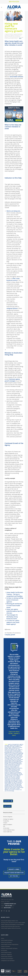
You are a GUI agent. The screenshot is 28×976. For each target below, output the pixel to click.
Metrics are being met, (13, 211)
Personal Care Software (7, 958)
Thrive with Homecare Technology (16, 37)
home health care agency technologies (13, 763)
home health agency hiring (13, 761)
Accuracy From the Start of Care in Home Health (13, 922)
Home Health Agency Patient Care (9, 920)
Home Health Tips (11, 36)
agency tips (13, 745)
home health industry (16, 768)
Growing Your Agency (9, 35)
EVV (4, 826)
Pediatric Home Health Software (9, 948)
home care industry (17, 756)
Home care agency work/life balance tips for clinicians (14, 611)
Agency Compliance (10, 34)
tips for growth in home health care (14, 782)
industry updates (15, 777)
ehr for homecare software (12, 749)
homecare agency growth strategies (12, 380)
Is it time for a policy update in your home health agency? (12, 622)
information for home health (12, 779)
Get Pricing (14, 876)
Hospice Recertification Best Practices (10, 926)
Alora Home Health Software (12, 38)
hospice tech (12, 775)
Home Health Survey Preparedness (9, 944)
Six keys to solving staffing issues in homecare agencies (14, 600)
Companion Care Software (7, 960)
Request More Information (14, 872)
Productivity (6, 821)
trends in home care (16, 789)
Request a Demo (14, 869)
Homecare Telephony (6, 954)
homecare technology (12, 774)
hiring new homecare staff (12, 755)
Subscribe (7, 801)
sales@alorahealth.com (10, 903)
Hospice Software (5, 946)
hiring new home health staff (15, 754)
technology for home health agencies (13, 781)
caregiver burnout (12, 308)
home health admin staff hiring (14, 760)
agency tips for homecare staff (13, 746)
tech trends (19, 780)
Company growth (10, 634)
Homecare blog (9, 773)
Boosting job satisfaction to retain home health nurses (14, 605)
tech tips (13, 780)
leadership (7, 780)
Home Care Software (6, 942)
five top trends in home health (13, 750)
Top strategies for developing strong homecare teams (12, 616)
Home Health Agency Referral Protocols (11, 928)
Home (2, 938)
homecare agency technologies (13, 772)
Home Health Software (11, 769)
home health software (16, 76)
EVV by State (6, 828)
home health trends (14, 771)
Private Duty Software (6, 956)
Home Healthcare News (9, 830)
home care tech (14, 758)
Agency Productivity (18, 34)
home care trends (15, 759)
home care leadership (10, 757)
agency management (13, 744)
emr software (18, 749)
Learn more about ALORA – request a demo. (14, 733)
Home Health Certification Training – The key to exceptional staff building (14, 594)
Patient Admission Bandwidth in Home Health (12, 924)
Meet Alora (7, 806)
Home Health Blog (13, 762)
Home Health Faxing (6, 952)
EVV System (4, 950)
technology (8, 781)
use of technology (9, 790)
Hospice (5, 822)
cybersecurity (12, 748)
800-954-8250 (14, 1)
